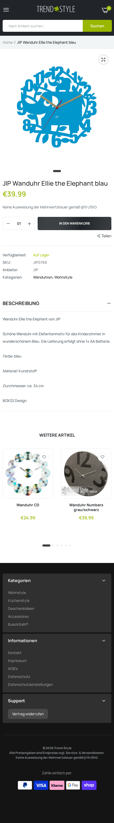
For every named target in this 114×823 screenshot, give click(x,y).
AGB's (13, 668)
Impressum (17, 660)
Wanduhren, (43, 277)
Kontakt (14, 652)
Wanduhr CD (27, 505)
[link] (44, 457)
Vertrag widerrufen (28, 713)
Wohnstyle (63, 277)
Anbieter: (10, 269)
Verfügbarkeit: (15, 255)
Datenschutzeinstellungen (30, 684)
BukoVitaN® (18, 624)
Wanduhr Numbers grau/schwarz (86, 507)
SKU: (7, 262)
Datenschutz (19, 676)
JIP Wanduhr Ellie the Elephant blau (55, 183)
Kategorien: (13, 277)
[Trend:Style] (56, 10)
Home (8, 42)
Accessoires (18, 616)
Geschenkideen (21, 608)
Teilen (106, 235)
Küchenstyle (18, 600)
